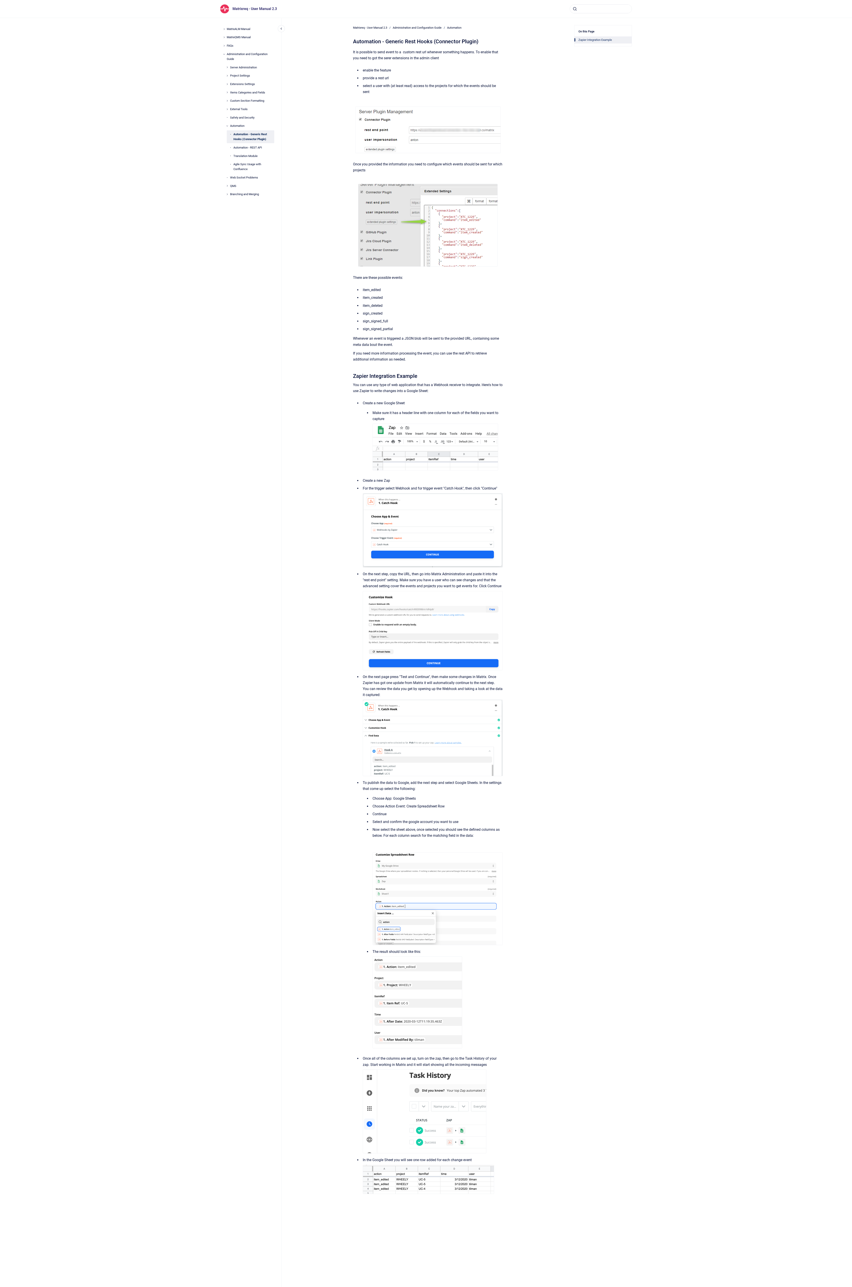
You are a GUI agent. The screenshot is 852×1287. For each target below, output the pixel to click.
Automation (237, 125)
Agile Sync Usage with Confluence (247, 167)
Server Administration (243, 67)
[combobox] (601, 9)
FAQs (230, 45)
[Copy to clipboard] (351, 375)
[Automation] (227, 126)
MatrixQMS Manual (239, 37)
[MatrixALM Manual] (224, 29)
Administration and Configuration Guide (247, 56)
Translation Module (245, 156)
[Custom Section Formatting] (227, 101)
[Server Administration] (227, 67)
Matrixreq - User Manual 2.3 (255, 9)
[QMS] (227, 186)
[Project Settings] (227, 75)
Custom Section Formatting (247, 100)
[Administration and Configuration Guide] (224, 54)
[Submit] (574, 8)
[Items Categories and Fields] (227, 92)
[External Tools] (227, 109)
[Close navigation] (281, 28)
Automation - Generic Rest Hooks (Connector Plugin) (250, 137)
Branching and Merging (244, 194)
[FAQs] (224, 46)
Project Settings (240, 75)
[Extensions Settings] (227, 84)
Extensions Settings (242, 84)
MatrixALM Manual (238, 29)
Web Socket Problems (244, 177)
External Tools (239, 109)
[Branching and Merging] (227, 194)
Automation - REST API (247, 147)
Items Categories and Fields (247, 92)
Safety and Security (242, 117)
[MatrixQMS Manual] (224, 37)
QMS (233, 186)
